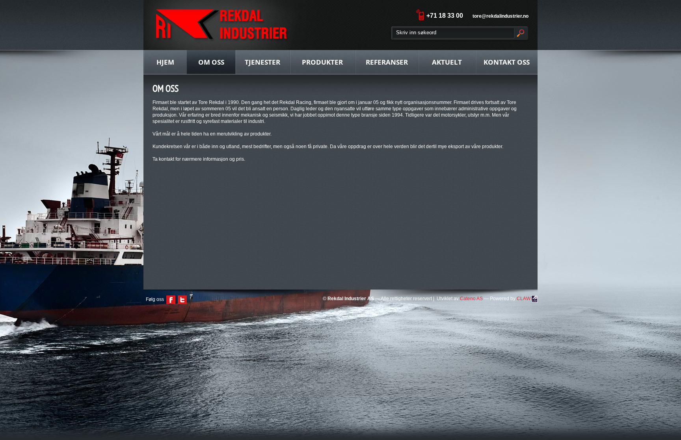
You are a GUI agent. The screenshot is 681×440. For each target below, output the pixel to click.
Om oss (211, 62)
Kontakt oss (507, 62)
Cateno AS (471, 298)
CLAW (523, 298)
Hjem (165, 62)
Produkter (322, 62)
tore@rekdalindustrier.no (500, 16)
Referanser (387, 62)
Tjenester (262, 62)
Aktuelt (447, 62)
